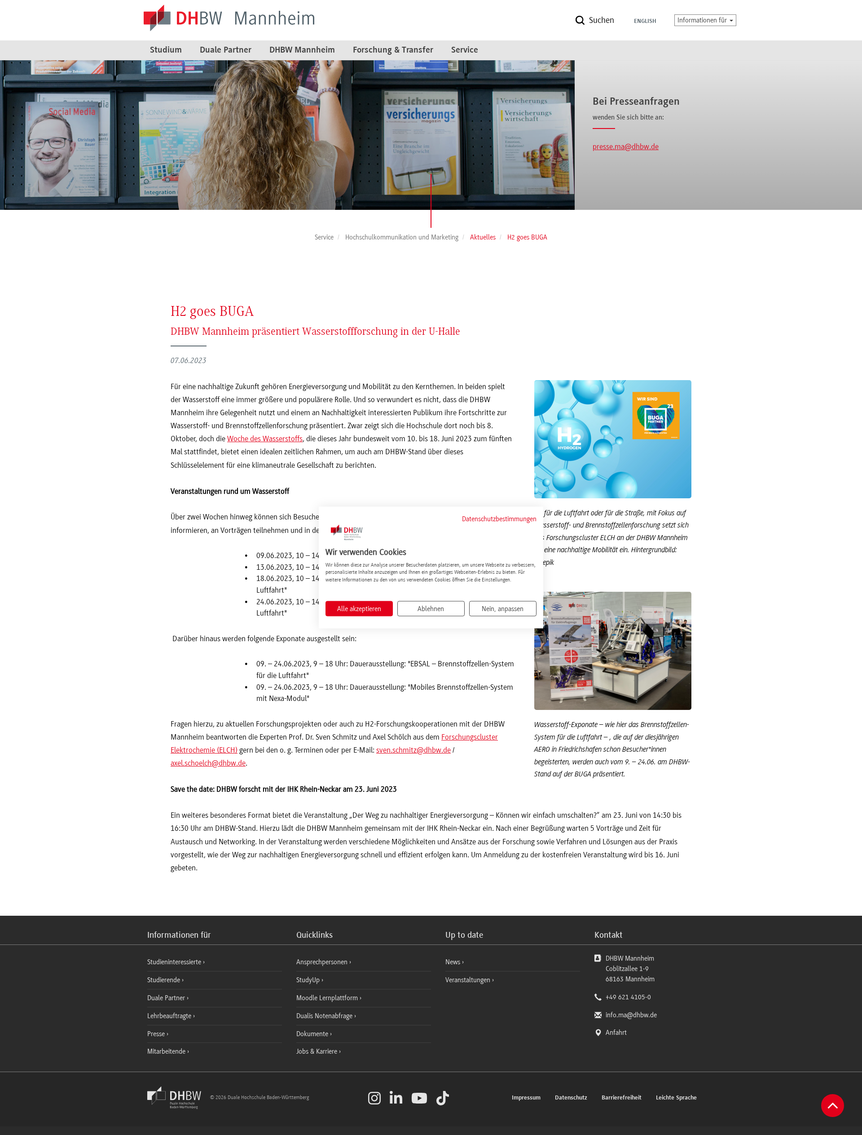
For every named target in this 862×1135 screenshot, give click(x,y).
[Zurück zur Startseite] (177, 1107)
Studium (166, 50)
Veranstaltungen (467, 980)
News (452, 962)
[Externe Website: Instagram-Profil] (374, 1098)
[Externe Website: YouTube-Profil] (419, 1098)
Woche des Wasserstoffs (265, 438)
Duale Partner (225, 50)
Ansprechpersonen (322, 962)
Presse (157, 1034)
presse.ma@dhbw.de (626, 146)
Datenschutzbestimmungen (499, 519)
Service (464, 50)
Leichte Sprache (676, 1098)
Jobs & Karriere (317, 1051)
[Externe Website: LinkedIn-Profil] (396, 1098)
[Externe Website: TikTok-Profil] (443, 1098)
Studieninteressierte (175, 962)
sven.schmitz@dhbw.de (413, 749)
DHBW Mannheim (302, 50)
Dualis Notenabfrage (325, 1016)
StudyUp (308, 980)
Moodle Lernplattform (328, 998)
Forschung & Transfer (393, 50)
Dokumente (313, 1034)
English (645, 21)
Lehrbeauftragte (170, 1016)
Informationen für (703, 20)
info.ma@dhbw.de (631, 1015)
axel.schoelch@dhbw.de (208, 762)
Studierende (164, 980)
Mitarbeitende (167, 1051)
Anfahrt (616, 1033)
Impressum (526, 1098)
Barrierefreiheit (622, 1098)
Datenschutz (571, 1098)
